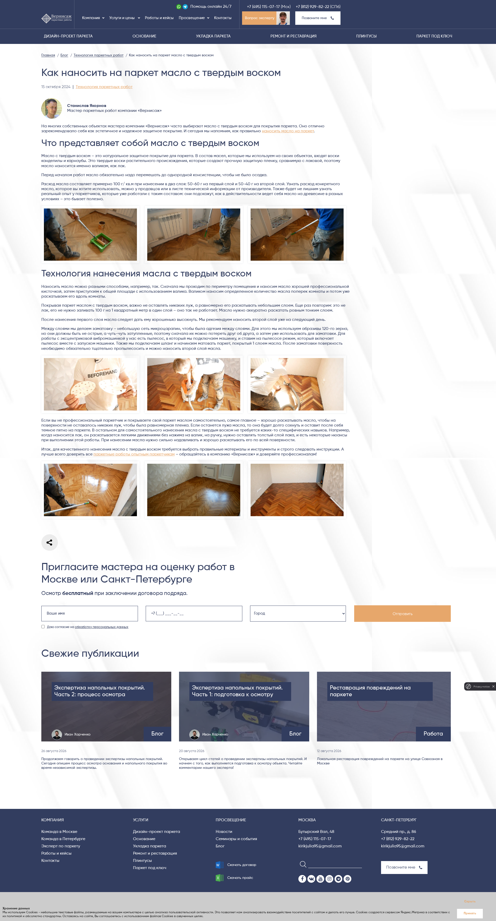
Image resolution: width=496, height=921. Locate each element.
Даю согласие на (87, 627)
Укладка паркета (213, 36)
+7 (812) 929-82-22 (312, 7)
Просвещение (192, 18)
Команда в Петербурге (63, 839)
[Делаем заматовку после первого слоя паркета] (297, 358)
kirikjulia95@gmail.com (320, 846)
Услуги (140, 820)
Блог (220, 846)
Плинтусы (366, 36)
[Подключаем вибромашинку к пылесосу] (194, 358)
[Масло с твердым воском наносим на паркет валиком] (90, 463)
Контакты (222, 18)
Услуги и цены (122, 18)
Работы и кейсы (159, 18)
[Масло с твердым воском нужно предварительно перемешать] (90, 208)
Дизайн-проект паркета (68, 36)
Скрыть (470, 901)
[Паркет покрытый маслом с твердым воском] (194, 463)
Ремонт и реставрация (293, 36)
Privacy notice (482, 686)
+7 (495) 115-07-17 (263, 7)
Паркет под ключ (434, 36)
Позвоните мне (314, 18)
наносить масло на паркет (288, 131)
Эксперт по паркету (60, 846)
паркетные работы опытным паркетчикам (134, 454)
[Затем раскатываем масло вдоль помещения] (297, 208)
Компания (91, 18)
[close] (493, 686)
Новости (224, 832)
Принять (470, 913)
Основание (144, 36)
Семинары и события (236, 839)
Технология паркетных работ (104, 87)
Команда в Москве (59, 832)
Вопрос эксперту (259, 18)
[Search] (301, 864)
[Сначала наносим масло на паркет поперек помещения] (194, 208)
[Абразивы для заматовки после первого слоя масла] (90, 358)
